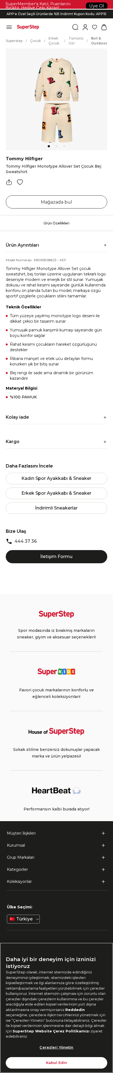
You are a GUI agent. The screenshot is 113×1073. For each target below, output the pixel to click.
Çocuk (35, 41)
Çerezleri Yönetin (56, 1047)
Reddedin (75, 1009)
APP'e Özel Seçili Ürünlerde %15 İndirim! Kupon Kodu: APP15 (56, 14)
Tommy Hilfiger (24, 158)
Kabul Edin (56, 1062)
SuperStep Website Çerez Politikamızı (52, 1031)
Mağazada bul (56, 202)
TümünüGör (76, 40)
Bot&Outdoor (99, 40)
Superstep (14, 41)
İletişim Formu (56, 556)
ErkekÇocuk (54, 40)
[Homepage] (28, 27)
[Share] (9, 182)
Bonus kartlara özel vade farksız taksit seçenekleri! (56, 9)
